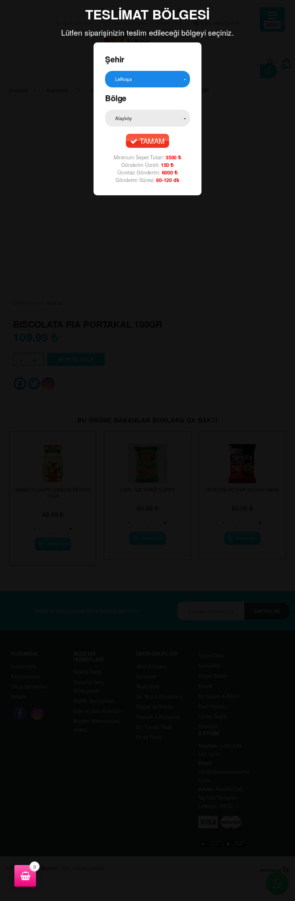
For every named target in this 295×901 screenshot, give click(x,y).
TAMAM (150, 141)
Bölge (115, 98)
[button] (147, 79)
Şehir (114, 59)
